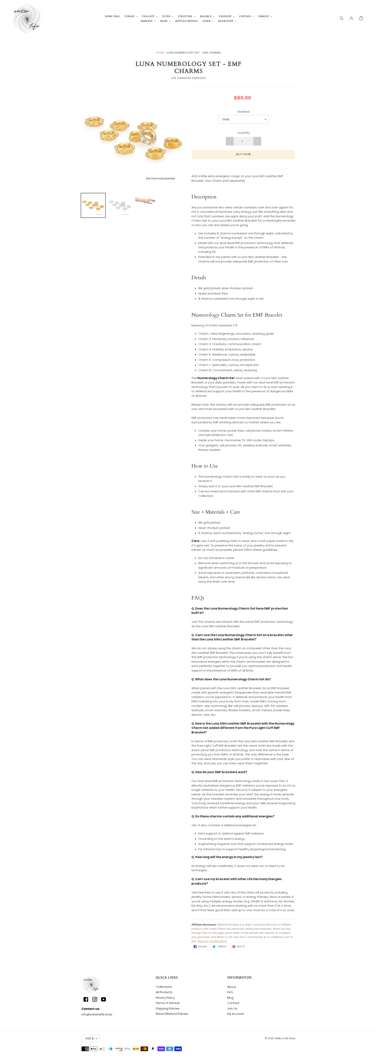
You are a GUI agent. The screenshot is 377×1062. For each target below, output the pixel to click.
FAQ (230, 992)
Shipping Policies (167, 1008)
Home (160, 52)
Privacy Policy (165, 998)
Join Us (232, 1008)
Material (243, 112)
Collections (164, 987)
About (231, 987)
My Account (235, 1014)
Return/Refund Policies (172, 1014)
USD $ (89, 1038)
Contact (233, 1003)
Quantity (243, 133)
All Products (164, 992)
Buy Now (243, 154)
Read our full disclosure (212, 941)
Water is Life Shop (285, 1038)
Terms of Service (168, 1003)
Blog (230, 998)
